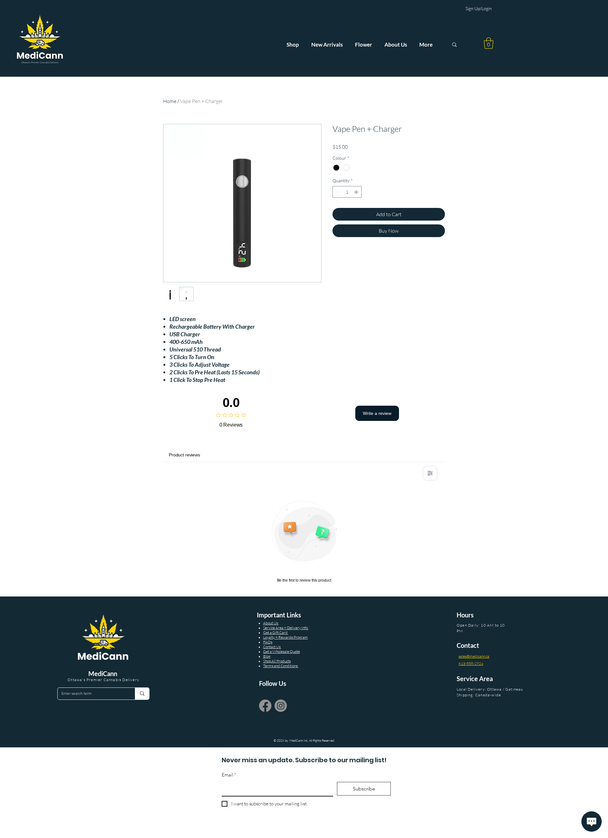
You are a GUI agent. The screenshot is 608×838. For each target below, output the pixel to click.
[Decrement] (337, 191)
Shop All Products (277, 661)
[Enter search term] (142, 693)
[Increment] (357, 191)
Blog (266, 656)
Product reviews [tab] (184, 454)
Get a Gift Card (275, 632)
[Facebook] (265, 705)
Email (229, 775)
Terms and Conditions (280, 665)
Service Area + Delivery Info (285, 627)
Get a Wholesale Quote (281, 651)
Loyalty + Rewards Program (285, 637)
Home (169, 101)
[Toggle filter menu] (430, 473)
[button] (488, 43)
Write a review (377, 413)
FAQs (267, 642)
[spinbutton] (347, 191)
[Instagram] (281, 705)
